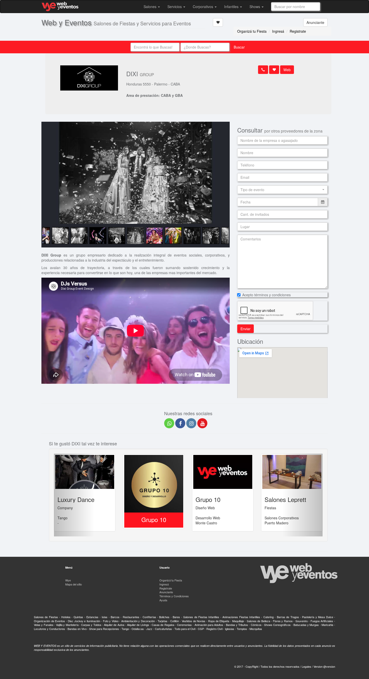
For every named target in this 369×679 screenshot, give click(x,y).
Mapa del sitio (73, 584)
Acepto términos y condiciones (266, 294)
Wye (68, 580)
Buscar (239, 47)
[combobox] (295, 6)
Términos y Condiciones (174, 596)
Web (287, 69)
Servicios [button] (175, 6)
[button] (282, 189)
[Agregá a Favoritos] (218, 22)
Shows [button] (255, 6)
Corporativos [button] (203, 6)
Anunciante (315, 22)
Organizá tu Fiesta (252, 31)
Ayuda (163, 600)
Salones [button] (150, 6)
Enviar (245, 328)
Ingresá (278, 31)
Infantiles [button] (231, 6)
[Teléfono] (263, 69)
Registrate (298, 31)
